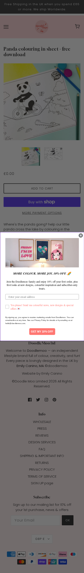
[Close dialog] (81, 235)
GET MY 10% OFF (42, 331)
